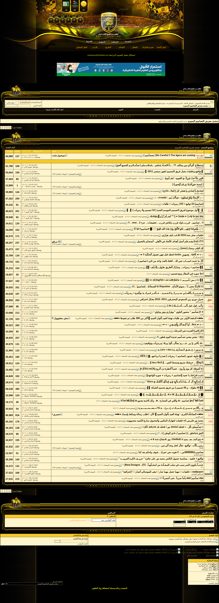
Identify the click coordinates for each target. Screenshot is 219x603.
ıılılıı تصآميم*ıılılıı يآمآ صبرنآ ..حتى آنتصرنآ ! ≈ (181, 478)
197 (17, 294)
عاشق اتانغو (28, 480)
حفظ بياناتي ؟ (10, 103)
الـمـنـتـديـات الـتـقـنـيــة (174, 103)
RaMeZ (200, 174)
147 (17, 370)
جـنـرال (26, 231)
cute (25, 358)
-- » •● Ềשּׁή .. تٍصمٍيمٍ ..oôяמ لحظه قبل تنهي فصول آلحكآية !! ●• (171, 254)
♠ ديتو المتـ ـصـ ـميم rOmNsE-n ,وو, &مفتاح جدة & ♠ (177, 439)
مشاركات (17, 151)
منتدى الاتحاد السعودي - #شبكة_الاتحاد (197, 103)
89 (17, 179)
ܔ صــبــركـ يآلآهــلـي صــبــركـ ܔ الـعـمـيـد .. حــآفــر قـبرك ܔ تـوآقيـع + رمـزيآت (163, 293)
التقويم (121, 109)
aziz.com (27, 301)
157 (17, 249)
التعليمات (157, 109)
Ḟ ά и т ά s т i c (29, 157)
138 (17, 428)
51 (17, 453)
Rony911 (200, 158)
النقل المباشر (81, 47)
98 (17, 306)
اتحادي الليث (199, 358)
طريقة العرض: (191, 520)
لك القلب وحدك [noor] (192, 248)
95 (17, 331)
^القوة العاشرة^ (29, 473)
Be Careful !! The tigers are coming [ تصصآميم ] (169, 155)
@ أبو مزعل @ (198, 257)
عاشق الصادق (198, 263)
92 (17, 217)
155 (17, 440)
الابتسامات (214, 575)
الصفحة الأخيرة (111, 155)
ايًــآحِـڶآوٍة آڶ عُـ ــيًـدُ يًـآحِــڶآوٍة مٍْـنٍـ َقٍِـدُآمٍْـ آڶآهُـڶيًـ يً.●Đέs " (174, 381)
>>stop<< (27, 282)
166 (17, 473)
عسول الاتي (28, 167)
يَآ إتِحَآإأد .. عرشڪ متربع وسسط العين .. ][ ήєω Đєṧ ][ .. (175, 362)
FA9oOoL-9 (28, 383)
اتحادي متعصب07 (197, 276)
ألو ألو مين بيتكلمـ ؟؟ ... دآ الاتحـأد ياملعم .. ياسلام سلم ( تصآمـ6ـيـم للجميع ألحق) (155, 165)
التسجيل (195, 109)
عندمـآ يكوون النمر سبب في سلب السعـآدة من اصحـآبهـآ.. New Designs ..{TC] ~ (163, 465)
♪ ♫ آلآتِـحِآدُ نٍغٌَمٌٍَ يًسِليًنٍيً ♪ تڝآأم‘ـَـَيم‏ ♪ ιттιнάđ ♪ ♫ (178, 197)
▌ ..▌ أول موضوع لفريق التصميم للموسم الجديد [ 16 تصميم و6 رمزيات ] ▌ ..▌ (165, 210)
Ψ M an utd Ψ (29, 377)
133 (17, 350)
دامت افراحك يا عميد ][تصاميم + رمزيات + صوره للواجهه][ (174, 375)
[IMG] (213, 577)
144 (17, 192)
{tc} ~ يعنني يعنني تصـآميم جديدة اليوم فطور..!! (180, 337)
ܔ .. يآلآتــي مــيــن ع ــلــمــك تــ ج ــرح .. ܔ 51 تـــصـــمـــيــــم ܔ (171, 408)
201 (17, 211)
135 (17, 223)
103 (17, 319)
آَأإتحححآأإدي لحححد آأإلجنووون (34, 275)
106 (17, 166)
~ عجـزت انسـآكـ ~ (30, 186)
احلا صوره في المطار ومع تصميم (187, 273)
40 (17, 402)
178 (17, 421)
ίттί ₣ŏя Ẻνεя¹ (198, 200)
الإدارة (95, 47)
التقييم (54, 151)
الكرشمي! (27, 467)
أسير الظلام (28, 206)
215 (17, 479)
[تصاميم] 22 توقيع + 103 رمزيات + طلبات (182, 204)
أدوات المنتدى (10, 147)
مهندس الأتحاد (198, 244)
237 (17, 242)
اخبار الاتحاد (161, 47)
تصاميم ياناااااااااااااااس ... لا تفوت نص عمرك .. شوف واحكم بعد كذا (171, 452)
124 (17, 363)
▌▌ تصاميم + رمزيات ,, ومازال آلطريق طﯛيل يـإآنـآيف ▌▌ (175, 267)
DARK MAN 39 (197, 378)
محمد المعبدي (29, 307)
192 (17, 281)
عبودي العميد (199, 225)
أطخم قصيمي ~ (198, 251)
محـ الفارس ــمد (197, 206)
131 (17, 344)
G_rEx (26, 314)
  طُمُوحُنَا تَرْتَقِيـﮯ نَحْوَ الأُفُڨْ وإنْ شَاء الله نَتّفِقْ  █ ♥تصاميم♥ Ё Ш (168, 229)
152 (17, 230)
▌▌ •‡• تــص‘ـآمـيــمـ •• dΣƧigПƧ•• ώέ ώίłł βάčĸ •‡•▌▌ (174, 280)
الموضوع (200, 151)
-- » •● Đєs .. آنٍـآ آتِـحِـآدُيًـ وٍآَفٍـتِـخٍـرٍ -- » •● (183, 324)
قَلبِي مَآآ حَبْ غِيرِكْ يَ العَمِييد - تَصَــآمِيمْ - (183, 178)
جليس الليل (199, 238)
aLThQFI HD (198, 295)
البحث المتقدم (82, 544)
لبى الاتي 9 (27, 237)
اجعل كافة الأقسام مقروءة (54, 109)
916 (17, 415)
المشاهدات (9, 151)
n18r (201, 314)
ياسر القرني (199, 321)
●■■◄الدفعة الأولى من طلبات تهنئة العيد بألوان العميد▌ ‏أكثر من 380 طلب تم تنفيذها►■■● (158, 318)
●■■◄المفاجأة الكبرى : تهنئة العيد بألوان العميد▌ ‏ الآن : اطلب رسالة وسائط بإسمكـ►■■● (159, 414)
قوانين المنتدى (213, 583)
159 (17, 172)
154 (17, 268)
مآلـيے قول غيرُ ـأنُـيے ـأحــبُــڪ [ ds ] (185, 305)
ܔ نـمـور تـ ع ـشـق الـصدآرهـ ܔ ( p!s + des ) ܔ (180, 349)
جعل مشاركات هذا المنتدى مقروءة (180, 539)
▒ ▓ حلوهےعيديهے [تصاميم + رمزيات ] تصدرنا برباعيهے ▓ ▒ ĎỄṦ (171, 356)
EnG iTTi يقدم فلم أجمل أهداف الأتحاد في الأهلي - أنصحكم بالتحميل (170, 241)
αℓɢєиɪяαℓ (200, 187)
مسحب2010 (28, 295)
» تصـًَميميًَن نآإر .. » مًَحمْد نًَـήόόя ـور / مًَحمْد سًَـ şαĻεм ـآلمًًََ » (172, 427)
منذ (185, 520)
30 (17, 274)
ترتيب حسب (209, 520)
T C (202, 339)
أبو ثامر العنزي (29, 173)
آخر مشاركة (37, 151)
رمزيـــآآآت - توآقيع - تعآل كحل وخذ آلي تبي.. (181, 445)
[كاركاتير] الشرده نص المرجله (188, 330)
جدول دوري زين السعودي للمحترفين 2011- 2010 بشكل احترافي (171, 299)
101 (17, 262)
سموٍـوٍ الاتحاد (198, 461)
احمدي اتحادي (29, 447)
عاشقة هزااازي (29, 199)
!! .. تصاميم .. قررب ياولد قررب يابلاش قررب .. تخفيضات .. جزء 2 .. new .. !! (165, 222)
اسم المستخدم (36, 102)
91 (17, 205)
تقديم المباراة (148, 47)
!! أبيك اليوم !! (29, 212)
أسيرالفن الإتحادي (197, 474)
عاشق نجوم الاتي (30, 250)
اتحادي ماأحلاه (29, 416)
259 (17, 198)
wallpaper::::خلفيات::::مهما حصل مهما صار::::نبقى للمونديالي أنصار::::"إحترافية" (162, 471)
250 (17, 300)
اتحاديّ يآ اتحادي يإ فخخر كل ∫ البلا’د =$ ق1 (182, 191)
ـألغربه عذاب (199, 308)
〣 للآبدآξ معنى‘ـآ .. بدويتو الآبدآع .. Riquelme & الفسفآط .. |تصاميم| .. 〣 (167, 286)
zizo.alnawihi (28, 263)
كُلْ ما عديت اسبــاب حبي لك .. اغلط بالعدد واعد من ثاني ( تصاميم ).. (170, 261)
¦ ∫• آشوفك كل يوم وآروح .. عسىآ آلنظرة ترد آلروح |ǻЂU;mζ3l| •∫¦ (171, 368)
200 (17, 325)
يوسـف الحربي (198, 270)
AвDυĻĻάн (199, 168)
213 (17, 313)
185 (17, 357)
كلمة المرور (37, 105)
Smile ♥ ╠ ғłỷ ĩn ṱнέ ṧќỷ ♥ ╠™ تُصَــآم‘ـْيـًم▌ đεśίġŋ (176, 216)
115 (17, 382)
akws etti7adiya (198, 181)
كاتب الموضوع (191, 151)
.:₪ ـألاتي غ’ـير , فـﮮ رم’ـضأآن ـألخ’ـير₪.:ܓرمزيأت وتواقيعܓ (173, 343)
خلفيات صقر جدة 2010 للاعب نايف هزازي (182, 235)
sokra (26, 390)
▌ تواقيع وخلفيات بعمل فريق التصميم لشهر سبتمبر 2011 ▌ (174, 171)
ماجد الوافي (28, 256)
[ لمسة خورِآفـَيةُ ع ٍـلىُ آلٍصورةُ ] (187, 184)
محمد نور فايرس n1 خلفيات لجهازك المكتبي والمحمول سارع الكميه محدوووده (165, 420)
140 (17, 459)
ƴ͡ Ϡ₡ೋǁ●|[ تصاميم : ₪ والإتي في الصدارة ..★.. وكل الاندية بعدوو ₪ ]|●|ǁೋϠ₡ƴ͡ (162, 400)
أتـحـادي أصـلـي (29, 410)
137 (17, 156)
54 (17, 409)
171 (17, 236)
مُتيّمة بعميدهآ (199, 193)
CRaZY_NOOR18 (30, 396)
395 (17, 389)
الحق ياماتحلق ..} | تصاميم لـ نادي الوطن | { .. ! (181, 433)
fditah (201, 442)
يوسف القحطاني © (197, 289)
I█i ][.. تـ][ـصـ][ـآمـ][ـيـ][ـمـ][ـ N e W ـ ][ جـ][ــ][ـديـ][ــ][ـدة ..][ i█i (171, 394)
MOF (201, 346)
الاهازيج (108, 47)
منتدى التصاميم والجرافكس (156, 103)
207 (17, 338)
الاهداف (121, 47)
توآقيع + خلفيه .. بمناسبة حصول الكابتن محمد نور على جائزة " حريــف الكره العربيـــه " (160, 458)
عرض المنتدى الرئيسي (192, 541)
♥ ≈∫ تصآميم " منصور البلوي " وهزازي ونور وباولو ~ (178, 312)
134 (17, 255)
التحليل (135, 47)
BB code (215, 573)
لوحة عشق (199, 283)
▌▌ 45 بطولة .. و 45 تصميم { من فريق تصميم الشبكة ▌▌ (175, 387)
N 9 (202, 435)
